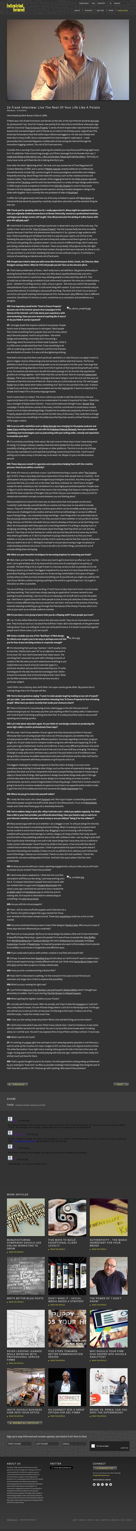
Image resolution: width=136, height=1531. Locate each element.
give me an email (30, 898)
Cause (59, 708)
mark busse (34, 1105)
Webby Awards (53, 168)
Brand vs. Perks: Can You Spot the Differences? (108, 1411)
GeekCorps (34, 944)
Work (111, 10)
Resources (123, 10)
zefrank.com (22, 220)
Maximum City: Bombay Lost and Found (42, 989)
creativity (18, 1105)
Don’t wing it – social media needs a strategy (66, 1300)
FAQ (93, 3)
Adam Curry (12, 429)
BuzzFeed (73, 192)
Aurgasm (45, 799)
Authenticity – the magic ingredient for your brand (108, 1242)
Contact (101, 3)
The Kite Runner (54, 993)
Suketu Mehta (70, 989)
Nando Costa (71, 925)
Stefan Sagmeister (69, 788)
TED (33, 172)
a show (27, 1042)
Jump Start (84, 3)
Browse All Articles (26, 1423)
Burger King (88, 403)
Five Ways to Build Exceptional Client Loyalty (62, 1242)
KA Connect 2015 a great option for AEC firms (66, 1411)
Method (100, 10)
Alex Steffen (89, 937)
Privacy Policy (12, 1520)
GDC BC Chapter (62, 185)
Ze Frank (94, 120)
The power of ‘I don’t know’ (106, 1300)
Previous (18, 1084)
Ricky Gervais (49, 426)
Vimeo (110, 1485)
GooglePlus (106, 1485)
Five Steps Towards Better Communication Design (65, 1353)
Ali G (13, 964)
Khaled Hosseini (73, 993)
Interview (26, 1105)
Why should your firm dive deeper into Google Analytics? (108, 1353)
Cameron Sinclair (41, 940)
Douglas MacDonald (47, 885)
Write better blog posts (25, 1298)
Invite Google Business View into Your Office (24, 1411)
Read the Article (16, 1252)
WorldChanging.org (21, 940)
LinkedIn (102, 1485)
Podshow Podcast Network (63, 429)
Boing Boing (91, 802)
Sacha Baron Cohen (83, 961)
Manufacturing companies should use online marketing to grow (24, 1244)
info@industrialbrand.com (101, 1475)
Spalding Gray (42, 958)
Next (120, 1084)
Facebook (98, 1485)
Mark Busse (86, 197)
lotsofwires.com (33, 892)
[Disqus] (68, 1149)
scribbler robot (14, 892)
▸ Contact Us (105, 1468)
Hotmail (66, 388)
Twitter (94, 1485)
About (77, 10)
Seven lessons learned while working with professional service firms (24, 1355)
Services (88, 10)
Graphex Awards (31, 189)
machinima (65, 916)
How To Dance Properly (37, 127)
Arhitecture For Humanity (71, 940)
